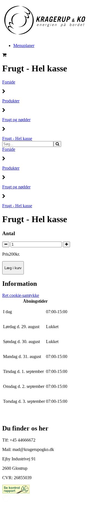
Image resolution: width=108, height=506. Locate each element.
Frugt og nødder (16, 119)
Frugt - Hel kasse (17, 138)
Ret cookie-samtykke (20, 295)
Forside (8, 82)
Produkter (10, 100)
